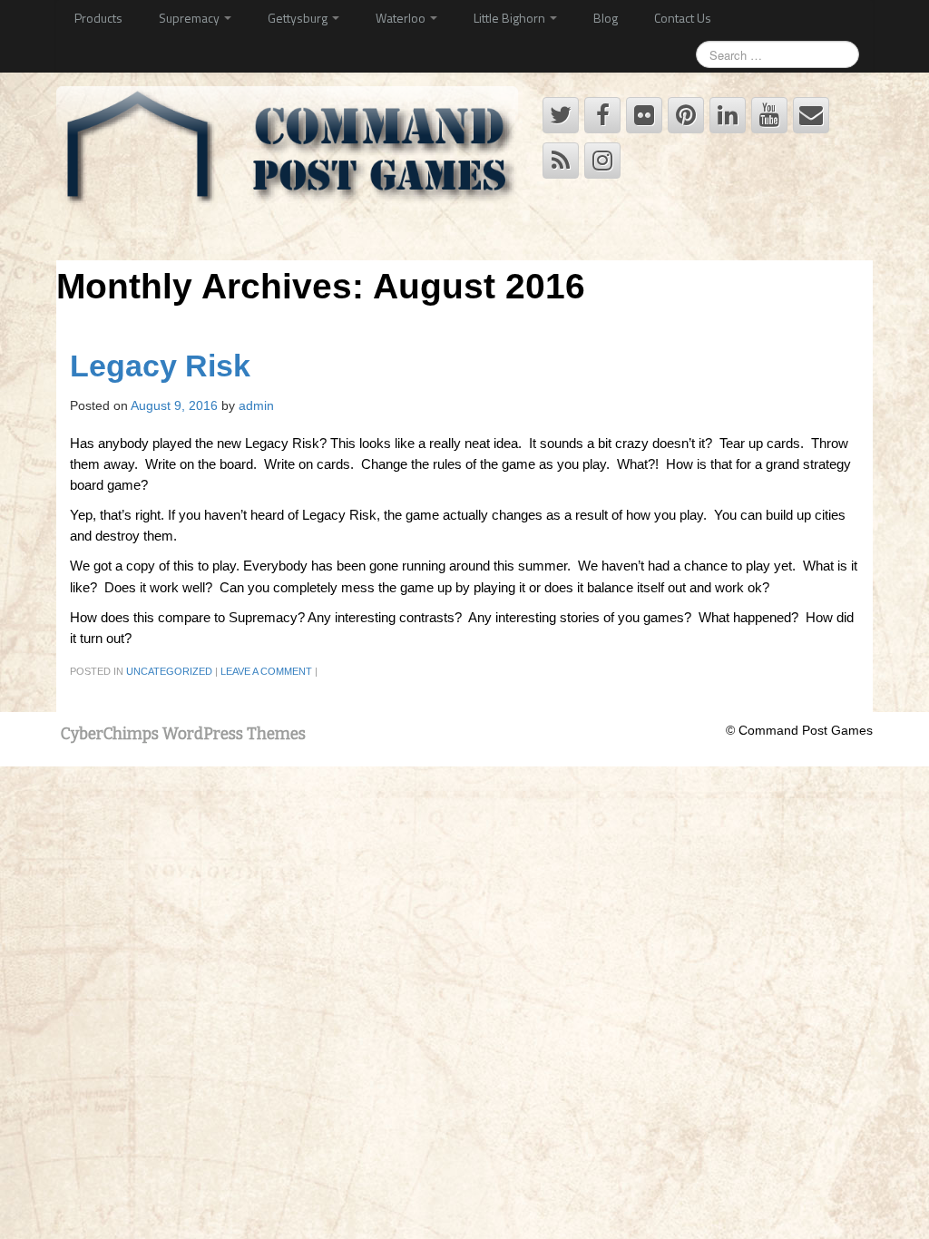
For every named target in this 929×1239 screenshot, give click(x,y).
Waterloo (402, 17)
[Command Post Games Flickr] (644, 115)
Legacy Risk (160, 366)
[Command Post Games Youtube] (769, 115)
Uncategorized (169, 671)
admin (256, 405)
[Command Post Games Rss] (561, 160)
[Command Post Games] (290, 151)
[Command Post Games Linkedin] (727, 115)
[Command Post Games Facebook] (602, 115)
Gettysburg (299, 17)
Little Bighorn (511, 17)
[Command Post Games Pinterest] (686, 115)
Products (98, 17)
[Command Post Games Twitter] (561, 115)
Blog (605, 17)
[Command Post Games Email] (811, 115)
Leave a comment (266, 671)
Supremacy (190, 17)
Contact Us (682, 17)
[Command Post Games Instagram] (602, 160)
